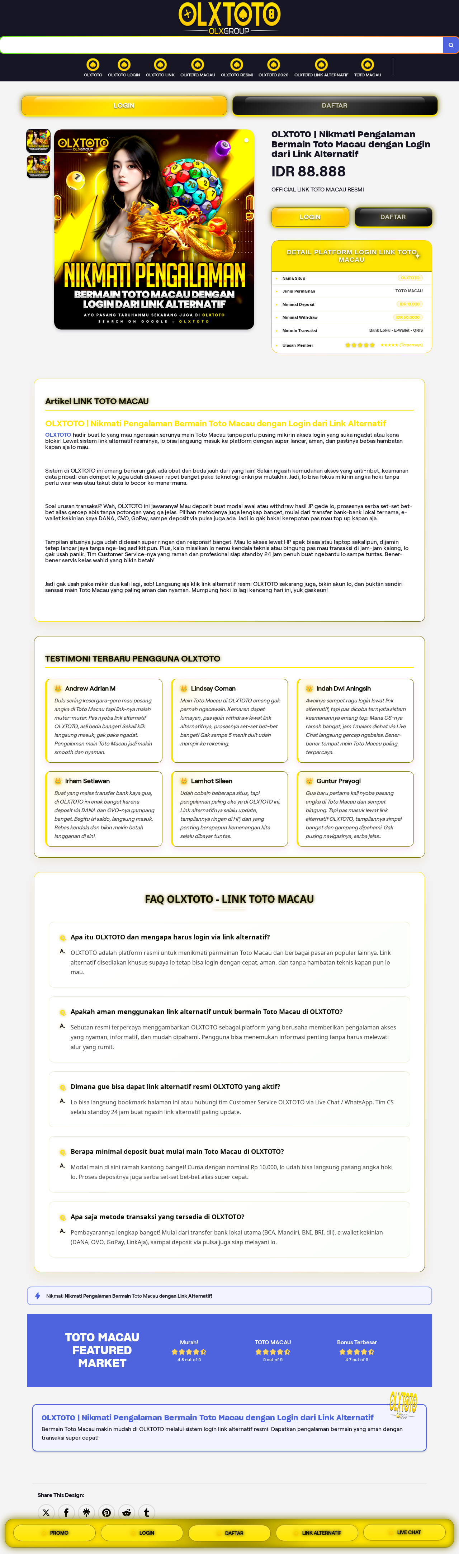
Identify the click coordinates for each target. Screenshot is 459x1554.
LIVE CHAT (409, 1531)
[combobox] (222, 45)
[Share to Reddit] (126, 1512)
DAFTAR (335, 105)
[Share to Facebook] (66, 1512)
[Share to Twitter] (46, 1512)
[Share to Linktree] (86, 1512)
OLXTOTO (58, 435)
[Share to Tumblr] (146, 1512)
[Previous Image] (60, 230)
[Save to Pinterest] (106, 1512)
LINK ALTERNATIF (321, 1531)
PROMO (59, 1533)
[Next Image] (248, 230)
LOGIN (124, 105)
